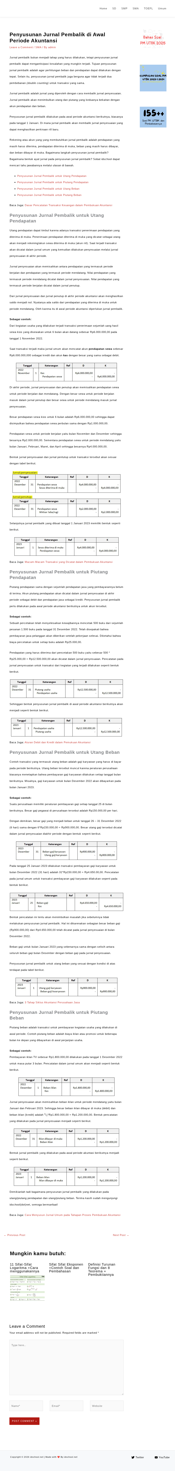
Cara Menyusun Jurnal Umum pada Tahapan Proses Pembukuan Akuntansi (72, 1214)
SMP (124, 8)
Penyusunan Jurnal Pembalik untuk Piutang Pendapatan (53, 182)
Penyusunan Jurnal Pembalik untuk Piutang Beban (49, 195)
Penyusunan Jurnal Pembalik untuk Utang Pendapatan (51, 175)
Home (103, 8)
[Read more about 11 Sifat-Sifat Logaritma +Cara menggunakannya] (27, 1288)
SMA (136, 8)
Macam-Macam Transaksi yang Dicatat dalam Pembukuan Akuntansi (69, 561)
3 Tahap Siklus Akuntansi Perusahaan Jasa (52, 1002)
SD (114, 8)
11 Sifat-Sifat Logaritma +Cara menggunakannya (24, 1268)
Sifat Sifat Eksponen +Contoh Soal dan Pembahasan (66, 1268)
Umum (162, 8)
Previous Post (14, 1235)
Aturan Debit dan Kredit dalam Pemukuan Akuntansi (58, 742)
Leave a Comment (21, 47)
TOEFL (148, 8)
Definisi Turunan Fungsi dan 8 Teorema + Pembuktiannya (101, 1269)
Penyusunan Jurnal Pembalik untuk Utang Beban (48, 188)
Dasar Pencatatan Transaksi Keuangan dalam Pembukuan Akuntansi (68, 205)
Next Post (121, 1235)
